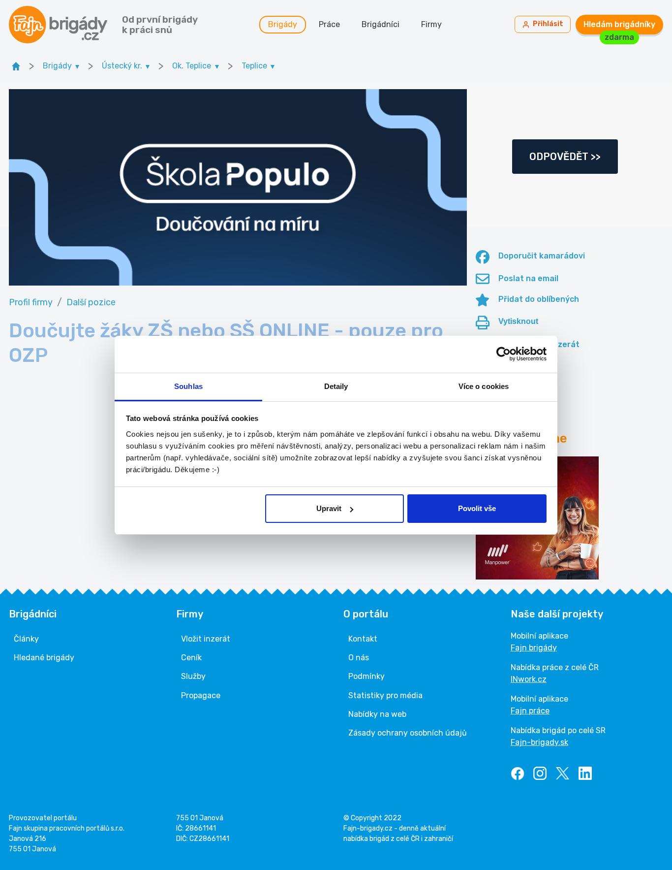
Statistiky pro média (385, 695)
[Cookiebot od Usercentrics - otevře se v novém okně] (503, 354)
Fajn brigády (534, 647)
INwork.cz (529, 679)
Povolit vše (477, 508)
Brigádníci (380, 24)
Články (26, 639)
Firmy (431, 24)
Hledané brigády (44, 657)
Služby (193, 676)
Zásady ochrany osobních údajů (407, 733)
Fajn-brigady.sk (539, 742)
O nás (358, 657)
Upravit (328, 508)
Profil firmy (31, 302)
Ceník (191, 657)
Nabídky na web (377, 714)
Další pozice (91, 302)
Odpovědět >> (565, 156)
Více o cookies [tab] (483, 386)
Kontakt (362, 639)
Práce (329, 24)
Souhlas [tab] (188, 386)
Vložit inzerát (205, 639)
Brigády (282, 24)
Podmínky (366, 676)
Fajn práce (530, 710)
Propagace (200, 695)
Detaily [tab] (336, 386)
